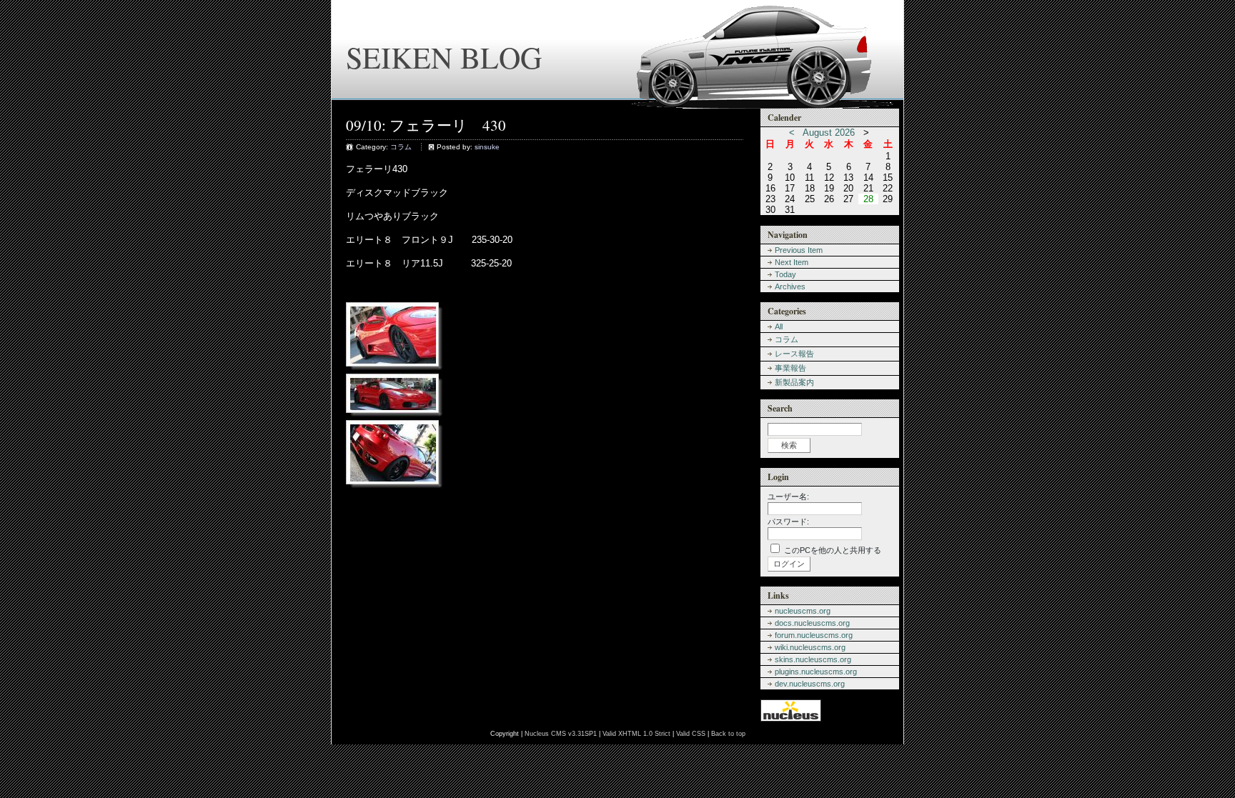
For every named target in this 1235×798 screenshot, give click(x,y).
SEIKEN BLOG (444, 57)
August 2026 (829, 132)
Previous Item (799, 250)
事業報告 (790, 368)
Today (785, 274)
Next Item (791, 262)
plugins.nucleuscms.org (816, 671)
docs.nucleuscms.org (812, 623)
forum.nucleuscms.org (814, 635)
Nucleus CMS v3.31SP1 (561, 733)
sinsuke (487, 147)
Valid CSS (690, 733)
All (779, 326)
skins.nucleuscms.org (813, 659)
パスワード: (788, 521)
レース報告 (794, 353)
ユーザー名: (788, 496)
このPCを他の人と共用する (832, 550)
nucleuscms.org (802, 611)
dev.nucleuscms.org (810, 683)
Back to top (728, 733)
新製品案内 (794, 382)
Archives (790, 286)
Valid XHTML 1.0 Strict (636, 733)
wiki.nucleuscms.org (810, 647)
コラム (401, 147)
